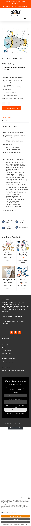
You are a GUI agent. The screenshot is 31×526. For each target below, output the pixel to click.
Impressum (5, 342)
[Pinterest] (19, 332)
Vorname (15, 392)
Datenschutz (6, 345)
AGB (3, 347)
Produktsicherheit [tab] (7, 121)
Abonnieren (16, 409)
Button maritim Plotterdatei (23, 281)
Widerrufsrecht (6, 350)
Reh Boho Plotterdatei (8, 253)
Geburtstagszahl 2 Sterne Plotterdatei (9, 281)
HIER (9, 316)
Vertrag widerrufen (15, 428)
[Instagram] (15, 332)
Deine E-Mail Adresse (15, 399)
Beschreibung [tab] (6, 117)
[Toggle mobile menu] (28, 18)
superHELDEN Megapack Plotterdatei (22, 254)
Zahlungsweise (6, 353)
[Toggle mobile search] (25, 18)
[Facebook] (11, 332)
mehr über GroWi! (16, 316)
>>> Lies (5, 316)
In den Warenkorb (11, 108)
